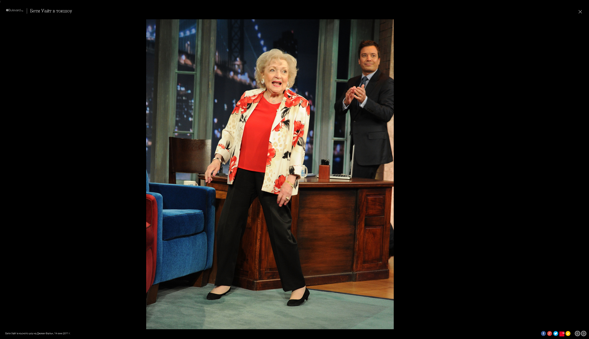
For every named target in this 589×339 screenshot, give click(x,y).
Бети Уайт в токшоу (51, 11)
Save (563, 333)
